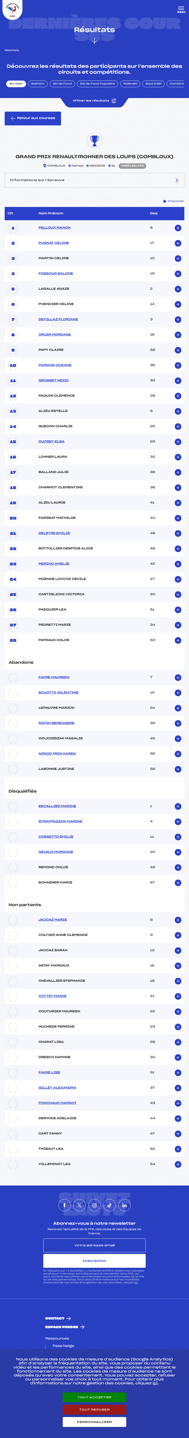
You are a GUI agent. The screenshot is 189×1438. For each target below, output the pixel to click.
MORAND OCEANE (54, 365)
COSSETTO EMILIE (55, 836)
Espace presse (61, 1327)
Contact (54, 1318)
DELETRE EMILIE (54, 533)
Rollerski (130, 84)
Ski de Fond (62, 84)
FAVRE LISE (49, 1072)
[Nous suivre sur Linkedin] (124, 1205)
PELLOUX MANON (54, 227)
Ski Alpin (16, 84)
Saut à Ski (153, 84)
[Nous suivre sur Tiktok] (109, 1205)
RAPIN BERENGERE (56, 723)
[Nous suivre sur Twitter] (79, 1205)
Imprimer (176, 201)
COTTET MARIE (52, 996)
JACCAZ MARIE (52, 919)
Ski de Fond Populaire (97, 84)
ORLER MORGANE (54, 334)
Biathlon (38, 84)
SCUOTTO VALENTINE (58, 692)
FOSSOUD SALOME (55, 273)
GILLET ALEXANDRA (57, 1087)
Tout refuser (94, 1409)
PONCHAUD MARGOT (57, 1103)
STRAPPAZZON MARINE (60, 821)
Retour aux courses (36, 118)
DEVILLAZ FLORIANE (58, 319)
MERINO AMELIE (53, 563)
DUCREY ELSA (51, 441)
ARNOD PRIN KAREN (57, 753)
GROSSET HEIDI (53, 380)
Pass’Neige (63, 1346)
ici (136, 1283)
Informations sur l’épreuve (37, 180)
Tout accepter (94, 1397)
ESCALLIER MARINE (57, 806)
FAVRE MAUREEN (53, 677)
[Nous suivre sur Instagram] (94, 1205)
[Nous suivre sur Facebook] (64, 1205)
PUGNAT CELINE (53, 243)
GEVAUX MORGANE (55, 852)
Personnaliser (94, 1422)
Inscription (94, 1260)
